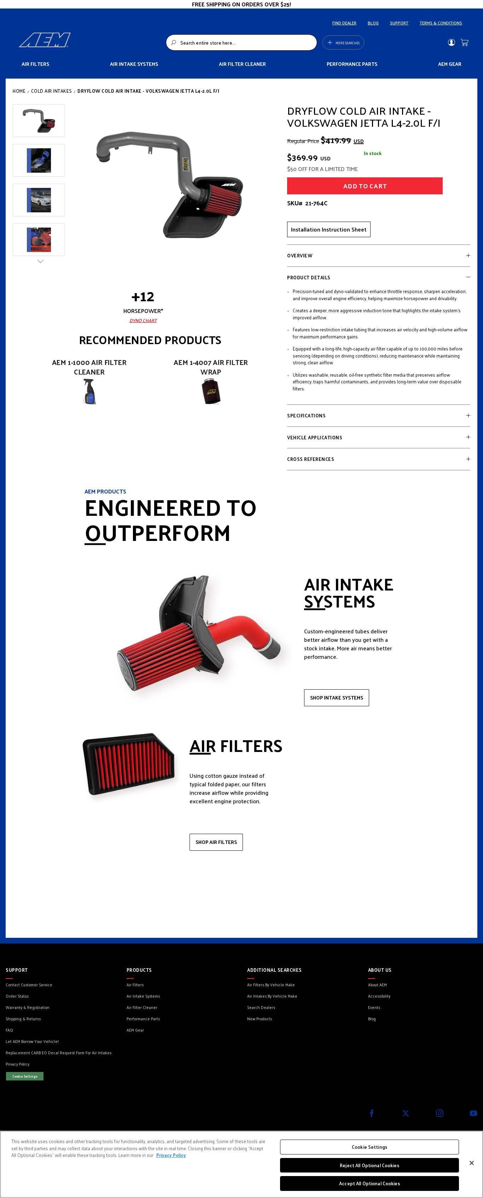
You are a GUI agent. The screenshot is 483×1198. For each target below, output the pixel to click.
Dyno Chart (143, 320)
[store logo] (90, 42)
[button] (39, 120)
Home (19, 91)
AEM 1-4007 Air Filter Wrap (211, 367)
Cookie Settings (24, 1076)
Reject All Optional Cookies (369, 1165)
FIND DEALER (344, 23)
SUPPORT (399, 23)
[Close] (471, 1163)
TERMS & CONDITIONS (441, 23)
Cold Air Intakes (51, 91)
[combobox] (241, 42)
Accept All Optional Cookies (369, 1183)
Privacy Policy (171, 1155)
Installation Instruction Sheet (329, 229)
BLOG (373, 23)
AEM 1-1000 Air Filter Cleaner (89, 367)
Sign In (451, 42)
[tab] (378, 255)
